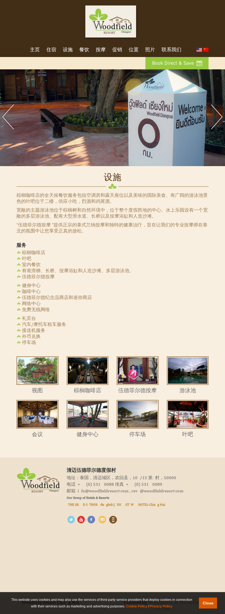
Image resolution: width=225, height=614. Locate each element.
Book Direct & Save (173, 63)
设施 (68, 50)
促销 (117, 50)
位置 (134, 50)
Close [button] (208, 603)
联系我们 (171, 50)
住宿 (51, 50)
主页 (35, 50)
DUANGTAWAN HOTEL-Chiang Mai (141, 505)
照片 (150, 50)
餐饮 (84, 50)
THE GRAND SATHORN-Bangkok (90, 505)
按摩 (101, 50)
